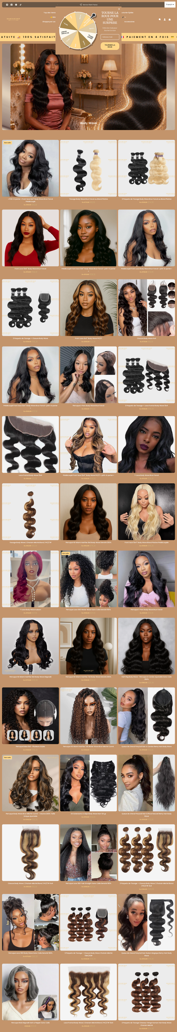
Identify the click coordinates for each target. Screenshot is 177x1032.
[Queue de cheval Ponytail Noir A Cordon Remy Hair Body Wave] (146, 715)
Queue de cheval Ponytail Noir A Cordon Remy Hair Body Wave (146, 746)
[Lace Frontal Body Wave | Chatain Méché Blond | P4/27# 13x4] (88, 992)
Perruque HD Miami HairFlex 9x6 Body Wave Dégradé (30, 677)
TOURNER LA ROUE (110, 46)
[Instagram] (7, 4)
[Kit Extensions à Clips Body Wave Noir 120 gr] (88, 783)
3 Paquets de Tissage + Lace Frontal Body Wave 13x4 (146, 406)
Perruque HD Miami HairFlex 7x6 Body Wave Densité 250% (88, 677)
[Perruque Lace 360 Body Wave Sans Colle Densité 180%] (30, 922)
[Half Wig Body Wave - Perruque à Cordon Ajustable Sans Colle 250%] (146, 646)
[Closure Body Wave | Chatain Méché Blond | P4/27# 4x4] (30, 852)
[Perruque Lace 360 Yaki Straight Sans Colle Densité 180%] (88, 852)
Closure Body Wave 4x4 (146, 338)
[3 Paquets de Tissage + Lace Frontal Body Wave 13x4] (146, 374)
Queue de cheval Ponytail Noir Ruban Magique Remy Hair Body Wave (146, 954)
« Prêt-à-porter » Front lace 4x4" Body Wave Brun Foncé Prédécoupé (30, 200)
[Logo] (13, 19)
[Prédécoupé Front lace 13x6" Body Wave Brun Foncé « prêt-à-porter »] (88, 238)
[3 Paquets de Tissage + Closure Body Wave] (30, 307)
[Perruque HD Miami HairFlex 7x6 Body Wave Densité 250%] (88, 646)
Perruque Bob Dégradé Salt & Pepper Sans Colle (30, 1023)
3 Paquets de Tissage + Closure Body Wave (30, 338)
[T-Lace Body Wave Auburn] (30, 579)
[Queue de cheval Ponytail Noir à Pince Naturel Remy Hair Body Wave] (146, 783)
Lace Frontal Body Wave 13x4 (30, 475)
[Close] (119, 9)
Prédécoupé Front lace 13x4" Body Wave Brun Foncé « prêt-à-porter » (30, 407)
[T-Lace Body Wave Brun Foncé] (146, 444)
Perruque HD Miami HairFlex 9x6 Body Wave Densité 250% (88, 542)
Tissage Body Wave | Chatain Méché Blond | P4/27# (30, 542)
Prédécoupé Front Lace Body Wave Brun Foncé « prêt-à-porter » (146, 269)
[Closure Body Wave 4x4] (146, 307)
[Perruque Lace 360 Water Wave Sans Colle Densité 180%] (88, 579)
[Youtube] (16, 4)
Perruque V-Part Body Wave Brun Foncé (146, 610)
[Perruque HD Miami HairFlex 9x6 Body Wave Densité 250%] (88, 511)
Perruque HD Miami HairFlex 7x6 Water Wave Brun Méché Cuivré (88, 746)
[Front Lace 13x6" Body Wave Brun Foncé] (30, 238)
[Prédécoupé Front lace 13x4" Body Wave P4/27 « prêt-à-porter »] (88, 444)
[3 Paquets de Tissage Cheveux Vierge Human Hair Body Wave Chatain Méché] (146, 992)
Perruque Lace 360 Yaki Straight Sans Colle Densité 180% (88, 883)
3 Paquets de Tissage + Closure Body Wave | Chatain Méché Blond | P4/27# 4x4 (146, 884)
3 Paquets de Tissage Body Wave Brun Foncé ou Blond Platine (146, 199)
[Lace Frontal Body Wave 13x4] (30, 444)
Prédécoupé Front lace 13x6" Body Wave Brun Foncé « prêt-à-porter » (88, 270)
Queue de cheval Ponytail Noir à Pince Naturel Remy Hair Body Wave (146, 815)
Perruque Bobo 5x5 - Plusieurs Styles (30, 746)
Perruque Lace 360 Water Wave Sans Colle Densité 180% (88, 610)
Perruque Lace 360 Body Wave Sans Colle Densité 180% (30, 953)
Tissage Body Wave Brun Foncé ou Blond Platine (88, 199)
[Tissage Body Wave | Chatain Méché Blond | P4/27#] (30, 511)
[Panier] (169, 19)
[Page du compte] (164, 19)
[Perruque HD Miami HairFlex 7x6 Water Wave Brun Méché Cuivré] (88, 715)
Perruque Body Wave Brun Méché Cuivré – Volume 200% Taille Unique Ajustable (30, 815)
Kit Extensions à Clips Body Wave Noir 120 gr (88, 814)
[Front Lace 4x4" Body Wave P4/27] (88, 307)
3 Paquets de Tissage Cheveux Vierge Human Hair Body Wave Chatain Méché (146, 1024)
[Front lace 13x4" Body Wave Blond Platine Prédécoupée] (146, 511)
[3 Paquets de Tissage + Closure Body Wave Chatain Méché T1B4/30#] (88, 922)
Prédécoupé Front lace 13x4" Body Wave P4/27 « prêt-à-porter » (88, 475)
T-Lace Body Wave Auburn (30, 610)
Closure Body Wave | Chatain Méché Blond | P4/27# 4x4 (30, 883)
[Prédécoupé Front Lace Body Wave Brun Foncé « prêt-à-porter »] (146, 238)
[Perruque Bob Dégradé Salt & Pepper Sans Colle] (30, 992)
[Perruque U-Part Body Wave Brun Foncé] (88, 374)
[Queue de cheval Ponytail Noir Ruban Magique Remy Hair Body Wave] (146, 922)
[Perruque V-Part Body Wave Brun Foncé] (146, 579)
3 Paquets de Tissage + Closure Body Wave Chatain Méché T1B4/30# (88, 954)
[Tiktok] (20, 4)
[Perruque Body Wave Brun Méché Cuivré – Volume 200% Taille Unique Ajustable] (30, 783)
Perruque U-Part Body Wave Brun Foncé (88, 406)
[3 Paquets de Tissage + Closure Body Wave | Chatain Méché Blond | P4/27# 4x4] (146, 852)
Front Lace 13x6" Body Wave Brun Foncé (30, 269)
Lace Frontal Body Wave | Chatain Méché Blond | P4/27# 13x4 (88, 1023)
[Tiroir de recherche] (159, 19)
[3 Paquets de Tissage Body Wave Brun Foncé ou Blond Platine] (146, 168)
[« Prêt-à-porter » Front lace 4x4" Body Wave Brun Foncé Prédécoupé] (30, 168)
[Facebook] (11, 4)
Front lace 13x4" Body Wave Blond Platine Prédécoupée (146, 542)
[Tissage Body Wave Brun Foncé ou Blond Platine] (88, 168)
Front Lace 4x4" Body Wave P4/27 (88, 338)
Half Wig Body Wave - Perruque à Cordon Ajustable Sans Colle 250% (147, 678)
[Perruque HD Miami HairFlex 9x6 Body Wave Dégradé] (30, 646)
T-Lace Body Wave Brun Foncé (146, 475)
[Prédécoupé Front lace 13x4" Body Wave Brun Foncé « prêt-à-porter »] (30, 374)
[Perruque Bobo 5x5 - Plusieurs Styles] (30, 715)
